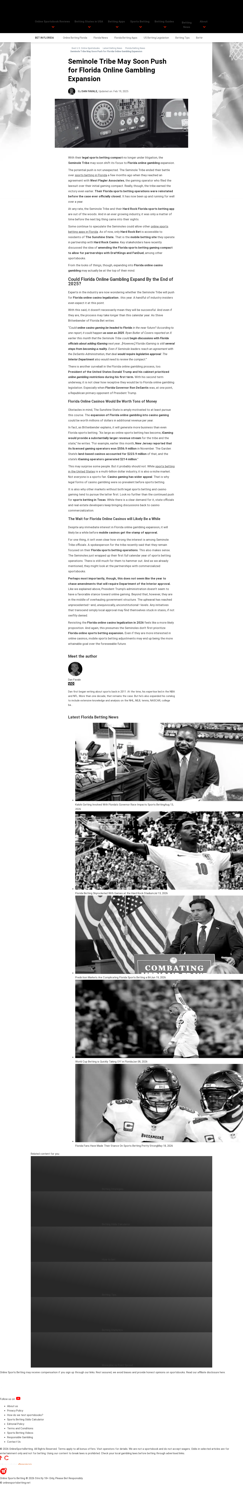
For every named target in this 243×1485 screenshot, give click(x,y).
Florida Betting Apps (125, 37)
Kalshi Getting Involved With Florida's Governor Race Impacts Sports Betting (120, 804)
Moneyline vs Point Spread (117, 1365)
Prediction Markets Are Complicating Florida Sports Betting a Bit (113, 977)
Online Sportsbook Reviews (52, 21)
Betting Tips (182, 37)
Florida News (101, 37)
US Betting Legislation (156, 37)
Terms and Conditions (20, 1428)
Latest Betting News (112, 48)
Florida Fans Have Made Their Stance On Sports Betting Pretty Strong (116, 1145)
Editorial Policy (15, 1424)
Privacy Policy (15, 1410)
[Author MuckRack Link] (71, 684)
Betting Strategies (112, 1189)
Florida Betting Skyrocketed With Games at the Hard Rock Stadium (114, 893)
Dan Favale (89, 91)
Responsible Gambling (20, 1437)
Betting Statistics (112, 1330)
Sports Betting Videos (20, 1432)
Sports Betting (139, 21)
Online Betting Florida (75, 37)
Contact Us (14, 1441)
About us (12, 1406)
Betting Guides (164, 21)
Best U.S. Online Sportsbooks (86, 48)
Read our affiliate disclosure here (205, 1372)
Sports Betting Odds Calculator (25, 1419)
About (204, 21)
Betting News (187, 25)
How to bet (108, 1259)
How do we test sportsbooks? (25, 1415)
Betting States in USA (89, 21)
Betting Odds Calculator (116, 1224)
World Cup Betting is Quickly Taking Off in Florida (104, 1061)
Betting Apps (116, 21)
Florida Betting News (135, 48)
